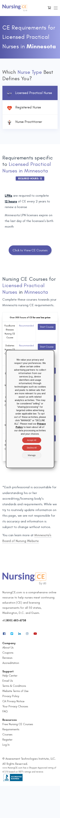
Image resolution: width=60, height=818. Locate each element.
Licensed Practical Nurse (33, 93)
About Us (7, 647)
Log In (6, 744)
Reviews (7, 658)
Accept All (31, 440)
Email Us (7, 680)
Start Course (47, 326)
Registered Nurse (28, 107)
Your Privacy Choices (15, 706)
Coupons (7, 652)
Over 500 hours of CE (21, 317)
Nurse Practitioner (28, 122)
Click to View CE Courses (30, 250)
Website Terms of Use (15, 691)
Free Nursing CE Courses (17, 724)
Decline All (31, 447)
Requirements (10, 729)
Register (7, 739)
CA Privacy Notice (13, 701)
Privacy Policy (10, 696)
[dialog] (30, 409)
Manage (32, 455)
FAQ (5, 711)
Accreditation (10, 663)
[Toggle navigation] (55, 8)
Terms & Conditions (14, 686)
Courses (7, 734)
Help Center (9, 675)
